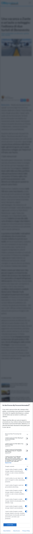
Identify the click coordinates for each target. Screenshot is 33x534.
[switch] (26, 438)
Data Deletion (7, 530)
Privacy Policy (26, 530)
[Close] (29, 405)
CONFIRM (10, 524)
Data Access (16, 530)
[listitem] (16, 434)
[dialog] (16, 468)
